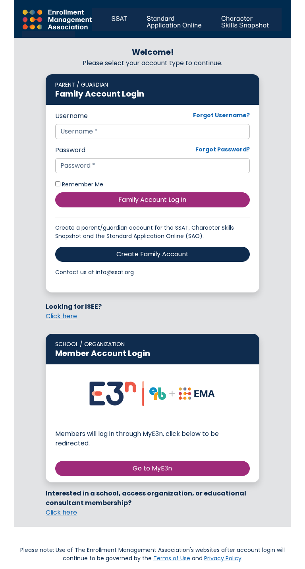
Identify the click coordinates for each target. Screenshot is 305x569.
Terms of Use (171, 558)
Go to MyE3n (152, 468)
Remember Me (81, 184)
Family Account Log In (152, 199)
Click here (61, 316)
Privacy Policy (222, 558)
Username (71, 115)
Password (70, 150)
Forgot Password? (222, 149)
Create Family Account (152, 254)
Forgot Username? (221, 115)
